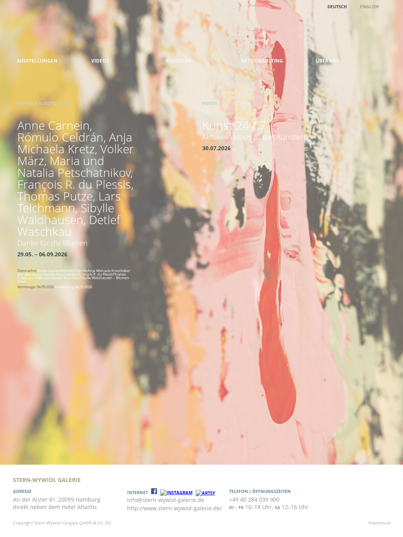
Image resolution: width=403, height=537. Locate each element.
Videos (100, 60)
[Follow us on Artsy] (205, 493)
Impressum (379, 523)
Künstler (178, 60)
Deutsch (337, 6)
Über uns (328, 60)
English (369, 6)
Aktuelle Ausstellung (43, 103)
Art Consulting (262, 60)
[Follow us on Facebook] (154, 492)
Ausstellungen (37, 60)
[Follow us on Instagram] (176, 492)
